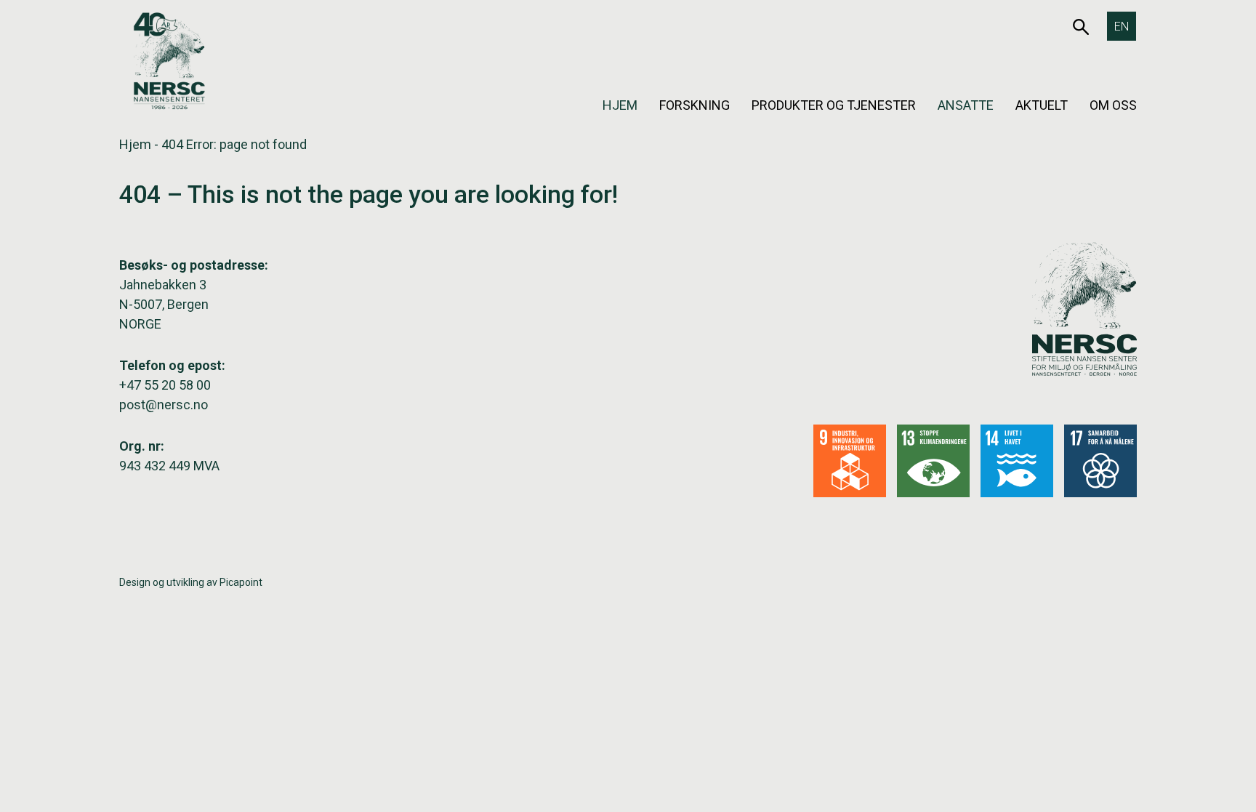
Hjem (620, 105)
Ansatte (966, 105)
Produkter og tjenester (834, 105)
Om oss (1113, 105)
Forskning (694, 105)
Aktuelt (1041, 105)
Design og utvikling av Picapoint (190, 582)
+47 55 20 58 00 (165, 385)
